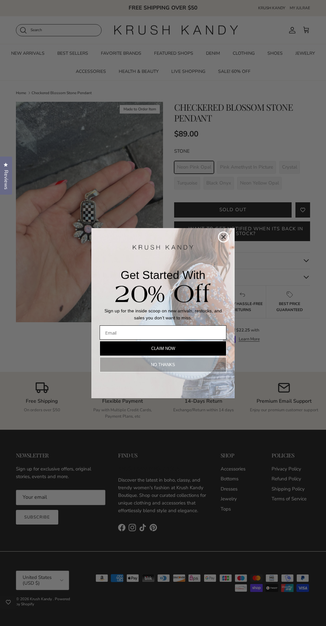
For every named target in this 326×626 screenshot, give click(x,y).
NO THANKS (163, 364)
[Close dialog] (223, 237)
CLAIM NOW (163, 348)
